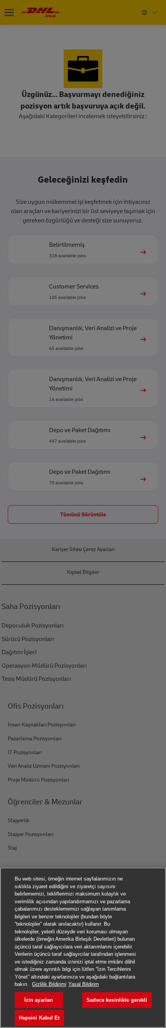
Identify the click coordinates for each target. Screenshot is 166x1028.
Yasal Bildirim (83, 984)
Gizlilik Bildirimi (49, 984)
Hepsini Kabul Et (39, 1018)
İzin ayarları (38, 1000)
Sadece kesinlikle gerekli (116, 1000)
